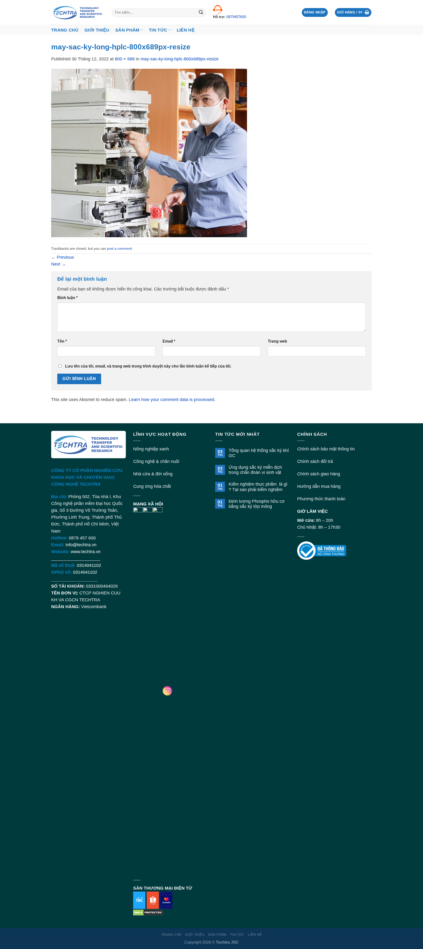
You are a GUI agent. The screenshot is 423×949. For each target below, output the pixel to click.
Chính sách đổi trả (315, 461)
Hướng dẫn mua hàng (319, 486)
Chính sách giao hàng (318, 473)
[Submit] (201, 12)
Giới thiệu (96, 30)
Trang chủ (64, 30)
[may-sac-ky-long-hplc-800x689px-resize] (149, 152)
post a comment (119, 248)
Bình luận (67, 298)
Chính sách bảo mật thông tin (326, 449)
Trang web (277, 341)
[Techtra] (77, 12)
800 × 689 (125, 58)
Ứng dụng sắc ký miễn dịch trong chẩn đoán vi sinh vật (255, 470)
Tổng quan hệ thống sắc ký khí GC (259, 453)
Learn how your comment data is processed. (172, 399)
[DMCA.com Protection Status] (148, 912)
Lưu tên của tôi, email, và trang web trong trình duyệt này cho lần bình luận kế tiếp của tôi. (148, 366)
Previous (62, 257)
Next (58, 264)
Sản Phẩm (127, 30)
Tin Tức (158, 30)
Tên (62, 341)
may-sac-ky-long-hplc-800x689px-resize (180, 58)
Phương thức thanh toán (321, 498)
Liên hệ (186, 30)
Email (169, 341)
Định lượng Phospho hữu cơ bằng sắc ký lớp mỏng (257, 504)
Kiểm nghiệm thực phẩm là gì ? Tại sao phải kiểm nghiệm (258, 487)
